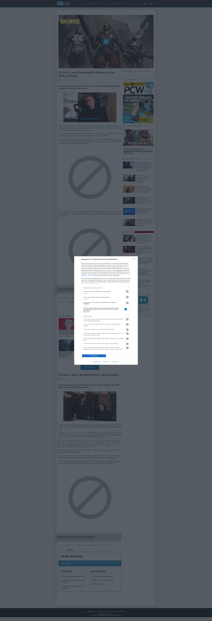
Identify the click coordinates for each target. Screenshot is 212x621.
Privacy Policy (115, 361)
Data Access (106, 361)
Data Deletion (96, 361)
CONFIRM (94, 355)
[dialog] (106, 310)
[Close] (134, 259)
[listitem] (106, 288)
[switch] (126, 291)
